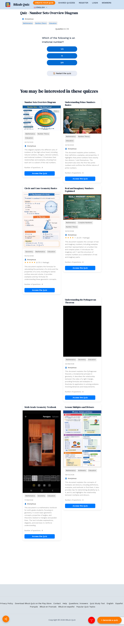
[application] (46, 7)
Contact (57, 603)
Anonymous (29, 19)
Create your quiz (44, 3)
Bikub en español (66, 607)
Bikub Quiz (21, 4)
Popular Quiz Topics (85, 607)
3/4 (62, 62)
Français (34, 607)
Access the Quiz (39, 173)
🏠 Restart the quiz (62, 73)
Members (106, 3)
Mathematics (28, 23)
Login (95, 3)
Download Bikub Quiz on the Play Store (33, 603)
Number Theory (40, 23)
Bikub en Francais (48, 607)
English (110, 603)
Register (83, 3)
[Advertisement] (42, 312)
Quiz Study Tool (97, 603)
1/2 (62, 49)
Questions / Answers (78, 603)
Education (53, 23)
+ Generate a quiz (109, 620)
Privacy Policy (6, 603)
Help (65, 603)
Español (119, 603)
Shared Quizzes (66, 3)
